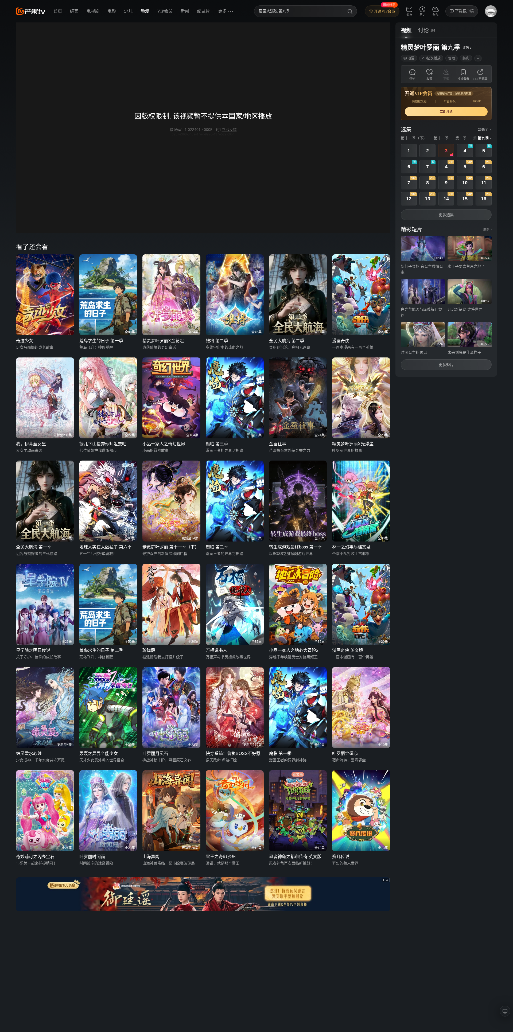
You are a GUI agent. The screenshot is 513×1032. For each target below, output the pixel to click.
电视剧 (93, 11)
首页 (57, 11)
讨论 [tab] (423, 30)
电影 (111, 11)
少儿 (128, 11)
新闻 (185, 11)
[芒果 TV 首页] (30, 11)
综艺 (74, 11)
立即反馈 (229, 129)
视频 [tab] (406, 30)
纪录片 (203, 11)
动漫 (145, 11)
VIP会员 (165, 11)
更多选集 (446, 215)
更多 (487, 229)
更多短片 (446, 365)
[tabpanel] (446, 207)
